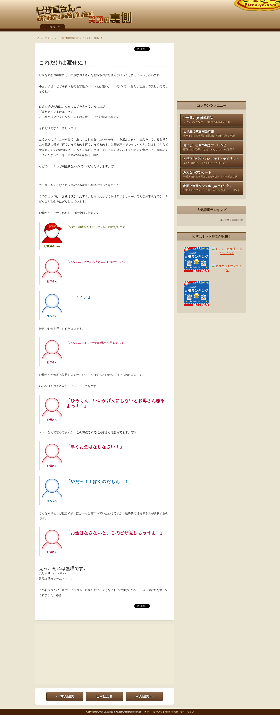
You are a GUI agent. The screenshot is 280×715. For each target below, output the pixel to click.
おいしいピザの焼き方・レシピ (209, 147)
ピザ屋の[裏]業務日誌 (68, 38)
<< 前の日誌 (65, 696)
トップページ (52, 27)
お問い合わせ (171, 711)
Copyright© (92, 711)
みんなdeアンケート (210, 174)
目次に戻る (104, 696)
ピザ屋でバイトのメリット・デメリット (211, 160)
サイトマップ (187, 711)
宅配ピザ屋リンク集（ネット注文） (211, 188)
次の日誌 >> (144, 696)
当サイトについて (153, 711)
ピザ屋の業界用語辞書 (209, 133)
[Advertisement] (71, 654)
